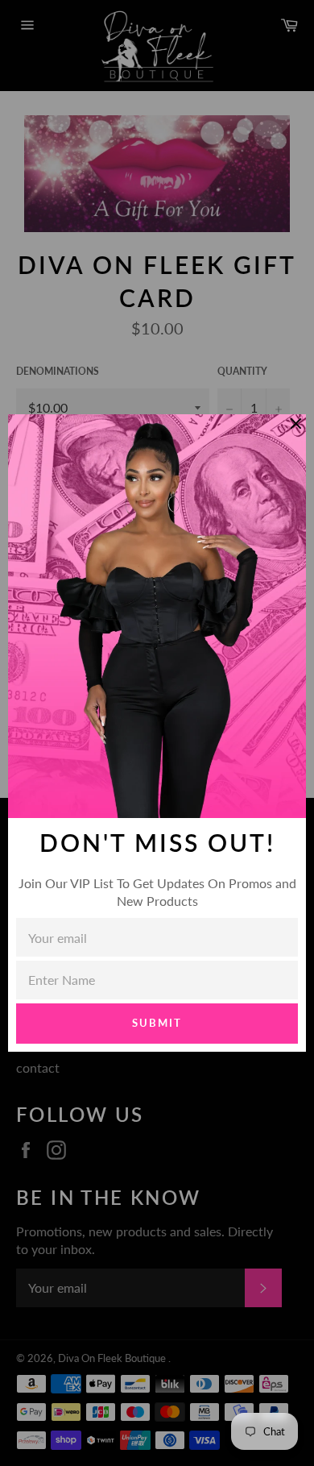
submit (157, 1022)
